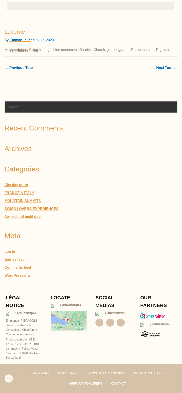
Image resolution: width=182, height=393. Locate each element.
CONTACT (118, 383)
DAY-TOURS (40, 373)
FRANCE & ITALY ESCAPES (105, 373)
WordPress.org (17, 275)
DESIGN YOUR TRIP (149, 373)
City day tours (16, 185)
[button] (90, 6)
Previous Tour (19, 68)
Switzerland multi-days (23, 217)
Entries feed (14, 259)
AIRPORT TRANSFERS (85, 383)
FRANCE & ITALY (19, 193)
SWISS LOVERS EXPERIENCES (31, 209)
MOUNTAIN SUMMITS (22, 201)
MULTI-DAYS (67, 373)
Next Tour (166, 68)
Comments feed (17, 267)
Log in (9, 251)
